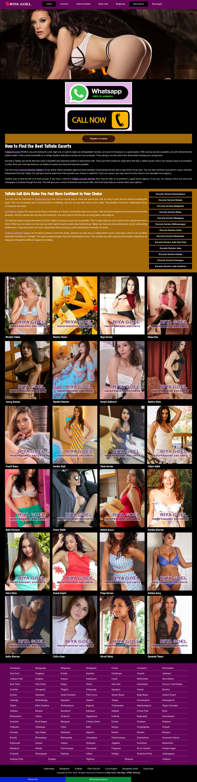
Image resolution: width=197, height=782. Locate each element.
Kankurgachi (168, 700)
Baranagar (157, 4)
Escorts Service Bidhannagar (170, 224)
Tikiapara (128, 759)
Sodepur (14, 711)
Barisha (166, 689)
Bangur (114, 727)
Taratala (52, 759)
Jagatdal (115, 743)
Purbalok (14, 754)
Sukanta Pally (16, 759)
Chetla (114, 668)
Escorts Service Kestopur (170, 260)
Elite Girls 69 (94, 769)
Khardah (14, 732)
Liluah (114, 679)
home (49, 4)
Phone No (33, 779)
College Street (93, 721)
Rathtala (65, 754)
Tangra (114, 700)
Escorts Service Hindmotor (170, 236)
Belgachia (65, 668)
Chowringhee (143, 700)
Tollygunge (91, 689)
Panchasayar (67, 748)
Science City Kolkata (172, 684)
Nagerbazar (91, 716)
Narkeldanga (41, 700)
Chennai (64, 4)
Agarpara (115, 689)
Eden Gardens (42, 705)
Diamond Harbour (170, 738)
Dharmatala (167, 668)
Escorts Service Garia (171, 230)
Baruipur (166, 732)
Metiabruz (14, 748)
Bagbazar (120, 4)
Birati (164, 711)
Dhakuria (65, 716)
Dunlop (13, 695)
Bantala (140, 732)
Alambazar (15, 668)
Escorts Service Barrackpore (170, 194)
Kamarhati (142, 743)
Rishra (89, 684)
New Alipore (168, 679)
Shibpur (115, 754)
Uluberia (166, 759)
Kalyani (64, 679)
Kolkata (78, 769)
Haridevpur (116, 673)
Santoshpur (142, 684)
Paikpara (166, 721)
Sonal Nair (148, 769)
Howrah (140, 673)
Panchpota (91, 748)
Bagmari (90, 732)
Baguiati (90, 705)
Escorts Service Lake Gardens (170, 266)
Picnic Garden (143, 748)
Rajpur (64, 684)
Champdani (91, 738)
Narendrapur (168, 716)
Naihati (38, 748)
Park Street (40, 684)
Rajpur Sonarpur (170, 705)
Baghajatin (142, 716)
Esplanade (15, 743)
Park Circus (91, 695)
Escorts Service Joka (170, 248)
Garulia (38, 743)
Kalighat (39, 679)
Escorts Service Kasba (170, 254)
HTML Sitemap (133, 773)
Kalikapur (90, 711)
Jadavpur (166, 673)
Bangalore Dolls (130, 769)
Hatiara (64, 743)
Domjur (114, 721)
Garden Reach (169, 695)
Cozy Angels (111, 769)
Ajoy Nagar (40, 732)
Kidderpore (91, 679)
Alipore (140, 689)
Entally (64, 673)
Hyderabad (49, 769)
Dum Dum (15, 673)
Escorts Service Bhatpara (171, 218)
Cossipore (142, 668)
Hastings (14, 700)
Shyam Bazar (117, 695)
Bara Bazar (138, 4)
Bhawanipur (15, 716)
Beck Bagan (41, 721)
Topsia (38, 716)
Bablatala (65, 732)
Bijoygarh (65, 721)
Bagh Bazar (142, 695)
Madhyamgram (144, 705)
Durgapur (39, 673)
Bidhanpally (66, 738)
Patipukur (14, 727)
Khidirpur (141, 721)
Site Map (121, 773)
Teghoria (90, 759)
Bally (88, 727)
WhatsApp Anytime (98, 779)
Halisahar (39, 695)
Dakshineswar (118, 738)
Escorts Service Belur (170, 212)
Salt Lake (115, 684)
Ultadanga (40, 727)
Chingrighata (143, 727)
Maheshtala (142, 679)
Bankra (114, 732)
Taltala (13, 705)
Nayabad (65, 700)
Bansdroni (65, 711)
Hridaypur (90, 743)
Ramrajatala (41, 754)
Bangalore (65, 769)
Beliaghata (91, 668)
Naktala (115, 711)
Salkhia (89, 700)
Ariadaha (14, 721)
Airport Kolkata (83, 4)
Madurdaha (167, 743)
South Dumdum (68, 695)
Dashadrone (143, 738)
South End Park (144, 754)
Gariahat (90, 673)
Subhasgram (168, 754)
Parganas (116, 748)
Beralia (13, 738)
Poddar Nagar (169, 748)
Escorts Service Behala (170, 200)
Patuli (63, 727)
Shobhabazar (67, 705)
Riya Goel (111, 773)
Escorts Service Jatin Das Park (170, 242)
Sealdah (14, 689)
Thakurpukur (117, 705)
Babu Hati (103, 4)
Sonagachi (40, 689)
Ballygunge (40, 668)
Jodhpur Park (16, 679)
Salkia (89, 754)
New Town (15, 684)
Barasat (39, 711)
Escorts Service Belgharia (170, 206)
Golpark (166, 727)
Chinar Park (142, 711)
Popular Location (98, 138)
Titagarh (64, 689)
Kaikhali (115, 716)
